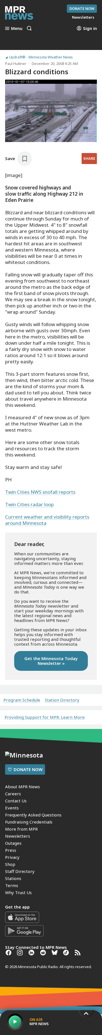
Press (10, 850)
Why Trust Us (18, 892)
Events (12, 808)
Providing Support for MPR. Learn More (45, 717)
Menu (16, 28)
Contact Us (16, 800)
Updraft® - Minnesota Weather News (41, 57)
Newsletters (17, 836)
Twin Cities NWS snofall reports (40, 492)
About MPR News (22, 786)
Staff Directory (20, 871)
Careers (13, 793)
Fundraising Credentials (28, 822)
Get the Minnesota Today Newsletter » (51, 661)
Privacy (12, 857)
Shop (10, 864)
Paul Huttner (15, 63)
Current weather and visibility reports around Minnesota (47, 520)
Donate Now (81, 8)
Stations (13, 878)
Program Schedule (21, 700)
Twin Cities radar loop (29, 504)
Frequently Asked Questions (33, 815)
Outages (13, 843)
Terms (11, 885)
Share (89, 158)
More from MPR (21, 829)
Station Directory (62, 700)
